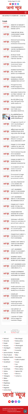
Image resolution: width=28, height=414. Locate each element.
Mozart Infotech (17, 412)
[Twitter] (18, 4)
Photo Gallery (19, 369)
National (6, 338)
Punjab (5, 343)
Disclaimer (14, 410)
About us (17, 373)
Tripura (6, 373)
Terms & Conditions (6, 410)
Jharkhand (18, 348)
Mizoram (6, 385)
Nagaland (6, 388)
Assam (17, 362)
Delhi (5, 350)
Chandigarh (7, 348)
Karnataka (18, 357)
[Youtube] (10, 4)
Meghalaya (7, 383)
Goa (16, 364)
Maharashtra (19, 341)
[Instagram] (15, 4)
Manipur (6, 380)
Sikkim (5, 378)
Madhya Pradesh (8, 357)
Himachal (6, 341)
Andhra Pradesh (20, 359)
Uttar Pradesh (8, 355)
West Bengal (18, 338)
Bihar (16, 355)
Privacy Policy (20, 408)
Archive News (7, 390)
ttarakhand (7, 362)
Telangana (7, 376)
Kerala (5, 366)
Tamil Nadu (7, 369)
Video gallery (19, 366)
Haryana (6, 345)
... (25, 324)
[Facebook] (13, 4)
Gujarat (17, 343)
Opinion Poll (18, 371)
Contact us (18, 376)
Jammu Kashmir (8, 352)
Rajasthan (6, 359)
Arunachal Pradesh (17, 351)
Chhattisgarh (19, 345)
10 (24, 324)
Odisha (6, 371)
